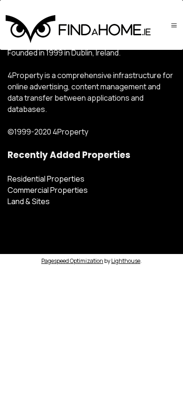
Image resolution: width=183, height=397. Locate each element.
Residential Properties (46, 179)
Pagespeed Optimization (72, 261)
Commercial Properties (48, 190)
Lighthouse (125, 261)
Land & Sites (29, 201)
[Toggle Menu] (174, 25)
